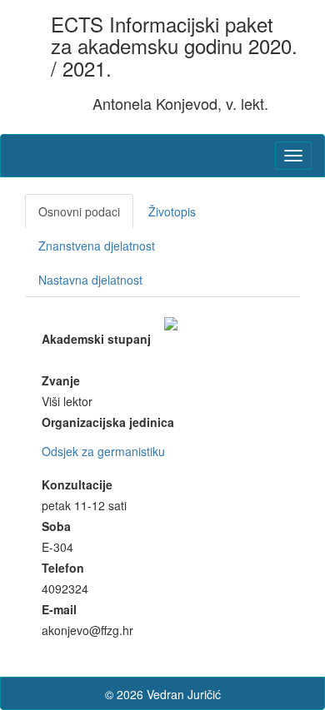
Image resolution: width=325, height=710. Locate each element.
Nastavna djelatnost (90, 279)
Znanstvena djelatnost (96, 245)
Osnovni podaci (79, 211)
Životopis (172, 211)
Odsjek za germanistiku (103, 451)
